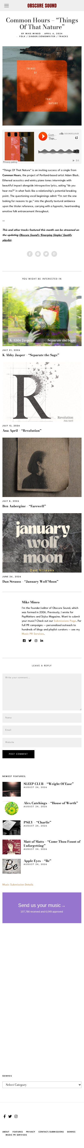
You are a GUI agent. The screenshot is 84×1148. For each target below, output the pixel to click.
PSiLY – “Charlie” (37, 822)
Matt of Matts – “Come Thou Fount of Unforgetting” (52, 843)
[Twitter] (46, 254)
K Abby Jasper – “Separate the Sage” (30, 355)
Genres (71, 1132)
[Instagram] (36, 640)
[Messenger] (38, 254)
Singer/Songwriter (42, 36)
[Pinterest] (54, 254)
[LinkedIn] (41, 640)
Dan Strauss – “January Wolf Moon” (30, 581)
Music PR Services (16, 1135)
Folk (22, 36)
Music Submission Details (17, 884)
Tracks (63, 36)
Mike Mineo (33, 34)
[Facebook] (30, 254)
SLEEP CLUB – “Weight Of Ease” (49, 783)
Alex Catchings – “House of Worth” (51, 803)
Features (18, 1132)
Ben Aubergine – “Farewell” (24, 506)
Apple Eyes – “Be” (37, 860)
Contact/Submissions (51, 1132)
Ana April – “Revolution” (21, 430)
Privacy (30, 1132)
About (5, 1132)
